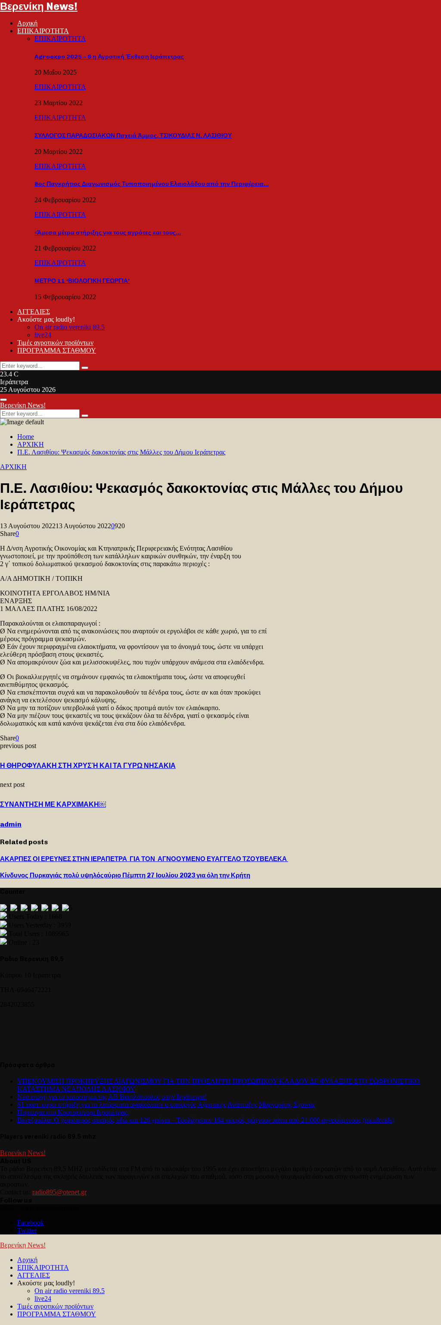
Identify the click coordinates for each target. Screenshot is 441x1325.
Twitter (27, 1230)
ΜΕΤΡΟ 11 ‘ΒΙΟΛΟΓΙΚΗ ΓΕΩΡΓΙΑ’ (82, 281)
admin (11, 824)
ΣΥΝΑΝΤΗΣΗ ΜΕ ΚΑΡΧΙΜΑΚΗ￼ (53, 804)
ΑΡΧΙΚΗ (13, 466)
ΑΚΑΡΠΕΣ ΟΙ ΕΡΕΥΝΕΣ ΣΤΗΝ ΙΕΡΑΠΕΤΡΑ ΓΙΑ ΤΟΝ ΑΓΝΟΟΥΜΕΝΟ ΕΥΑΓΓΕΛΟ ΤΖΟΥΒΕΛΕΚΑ (144, 859)
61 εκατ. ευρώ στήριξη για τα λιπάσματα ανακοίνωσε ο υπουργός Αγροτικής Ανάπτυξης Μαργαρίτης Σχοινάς (166, 1104)
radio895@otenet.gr (59, 1192)
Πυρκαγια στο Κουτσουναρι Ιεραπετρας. (73, 1112)
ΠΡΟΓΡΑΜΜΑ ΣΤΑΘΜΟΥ (56, 350)
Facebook (30, 1222)
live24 (42, 334)
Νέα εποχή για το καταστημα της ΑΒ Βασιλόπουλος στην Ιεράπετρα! (112, 1096)
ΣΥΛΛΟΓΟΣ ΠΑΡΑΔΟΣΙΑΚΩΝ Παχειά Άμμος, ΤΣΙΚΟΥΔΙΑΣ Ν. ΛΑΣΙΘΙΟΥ (133, 135)
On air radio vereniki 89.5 (69, 327)
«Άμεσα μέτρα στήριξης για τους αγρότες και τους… (107, 232)
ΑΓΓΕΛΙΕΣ (33, 311)
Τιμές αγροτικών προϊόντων (55, 342)
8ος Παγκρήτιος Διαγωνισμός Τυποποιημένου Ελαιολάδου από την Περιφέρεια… (151, 184)
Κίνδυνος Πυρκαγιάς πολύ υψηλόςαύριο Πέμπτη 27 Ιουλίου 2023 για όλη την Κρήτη (125, 875)
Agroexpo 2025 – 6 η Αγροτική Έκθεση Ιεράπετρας (109, 56)
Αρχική (27, 23)
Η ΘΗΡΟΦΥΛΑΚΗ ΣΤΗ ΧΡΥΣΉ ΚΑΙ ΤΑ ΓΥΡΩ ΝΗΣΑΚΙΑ (88, 765)
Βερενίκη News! (39, 6)
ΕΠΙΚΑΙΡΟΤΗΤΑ (43, 30)
